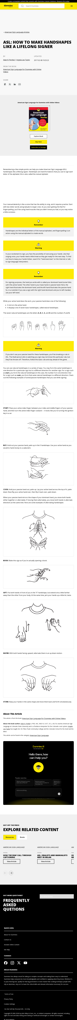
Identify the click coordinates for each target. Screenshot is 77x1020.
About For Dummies (10, 935)
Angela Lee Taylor (23, 60)
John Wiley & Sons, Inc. (28, 1013)
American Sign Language (39, 735)
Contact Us (7, 940)
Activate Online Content (11, 945)
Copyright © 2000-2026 (11, 1013)
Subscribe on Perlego (38, 147)
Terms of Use (8, 994)
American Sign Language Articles (17, 32)
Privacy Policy (8, 999)
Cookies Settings (9, 1004)
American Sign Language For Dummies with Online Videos (22, 70)
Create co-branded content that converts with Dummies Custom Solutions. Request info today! (38, 1)
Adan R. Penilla (25, 724)
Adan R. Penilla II (9, 60)
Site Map (7, 950)
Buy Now (38, 142)
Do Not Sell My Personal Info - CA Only (17, 1009)
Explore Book (38, 136)
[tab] (9, 837)
